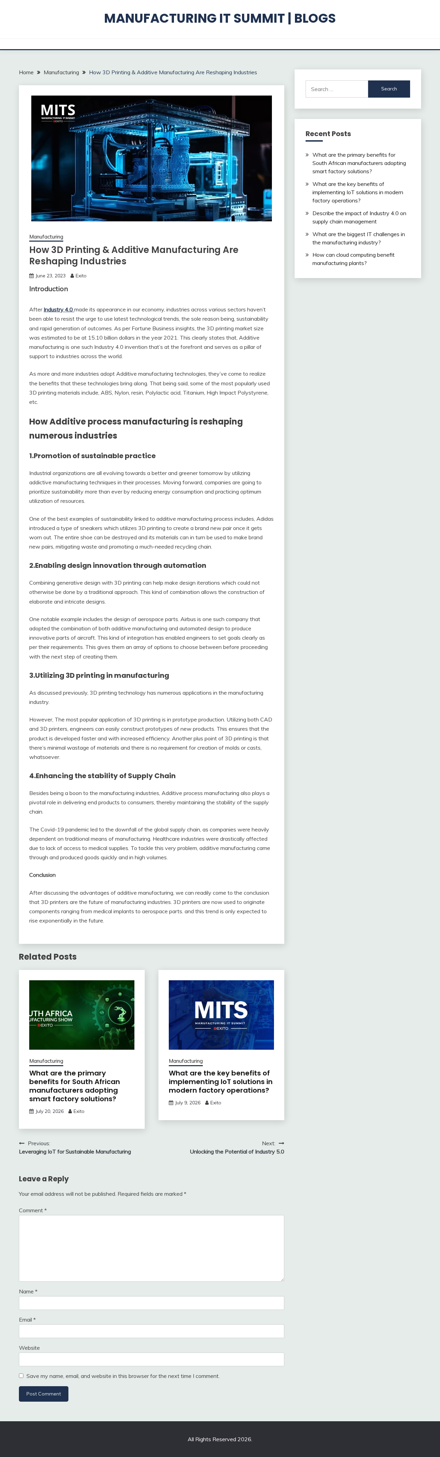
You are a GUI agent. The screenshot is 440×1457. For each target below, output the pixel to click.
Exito (81, 276)
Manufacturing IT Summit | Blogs (220, 18)
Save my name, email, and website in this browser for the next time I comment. (123, 1375)
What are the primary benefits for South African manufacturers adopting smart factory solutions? (74, 1086)
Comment (33, 1210)
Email (27, 1319)
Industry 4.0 (59, 309)
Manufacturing (46, 236)
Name (28, 1291)
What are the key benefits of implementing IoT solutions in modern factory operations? (221, 1081)
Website (29, 1347)
